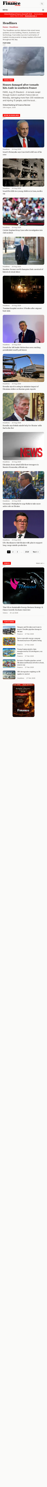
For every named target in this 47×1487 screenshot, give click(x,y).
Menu (5, 10)
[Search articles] (42, 4)
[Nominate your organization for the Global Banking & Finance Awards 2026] (23, 700)
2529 (27, 552)
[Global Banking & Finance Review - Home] (13, 3)
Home (5, 27)
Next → (36, 552)
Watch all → (40, 563)
